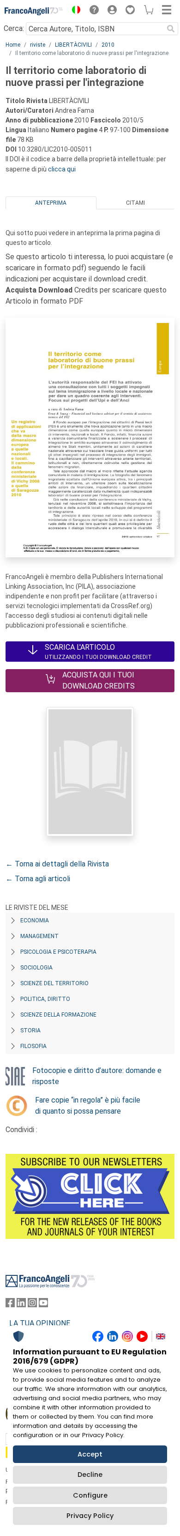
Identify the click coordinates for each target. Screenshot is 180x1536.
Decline (90, 1474)
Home (13, 45)
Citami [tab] (135, 203)
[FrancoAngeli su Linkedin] (21, 1304)
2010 (108, 45)
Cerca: (14, 28)
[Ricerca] (170, 28)
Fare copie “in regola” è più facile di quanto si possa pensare (87, 1105)
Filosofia (33, 1046)
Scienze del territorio (54, 983)
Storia (30, 1030)
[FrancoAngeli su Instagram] (32, 1304)
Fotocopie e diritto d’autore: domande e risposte (97, 1076)
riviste (37, 45)
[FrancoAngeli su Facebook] (10, 1304)
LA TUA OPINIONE (39, 1323)
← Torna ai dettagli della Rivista (57, 863)
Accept (90, 1454)
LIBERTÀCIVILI (73, 45)
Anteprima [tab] (50, 203)
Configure (90, 1495)
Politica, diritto (45, 999)
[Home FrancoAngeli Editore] (34, 11)
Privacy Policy (90, 1515)
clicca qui (62, 169)
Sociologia (36, 967)
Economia (34, 920)
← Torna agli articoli (38, 878)
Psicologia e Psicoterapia (58, 952)
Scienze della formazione (58, 1015)
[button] (74, 11)
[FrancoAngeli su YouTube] (43, 1304)
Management (39, 936)
